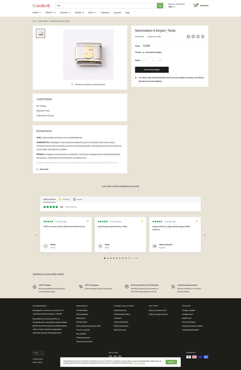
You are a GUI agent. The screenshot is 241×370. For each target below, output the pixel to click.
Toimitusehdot (81, 310)
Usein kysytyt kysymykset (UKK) (88, 326)
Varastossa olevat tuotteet (192, 326)
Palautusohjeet (82, 314)
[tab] (104, 258)
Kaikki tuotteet (43, 21)
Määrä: (138, 60)
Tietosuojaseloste (83, 337)
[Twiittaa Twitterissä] (198, 36)
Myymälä (117, 12)
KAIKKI (35, 12)
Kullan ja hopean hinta (158, 310)
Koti (34, 21)
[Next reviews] (204, 235)
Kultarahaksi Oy (120, 310)
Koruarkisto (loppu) (152, 69)
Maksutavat (80, 318)
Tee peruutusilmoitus (84, 341)
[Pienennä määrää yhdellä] (146, 60)
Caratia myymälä (83, 330)
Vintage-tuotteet (188, 310)
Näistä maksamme (121, 326)
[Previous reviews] (36, 235)
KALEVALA (64, 12)
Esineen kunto (81, 322)
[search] (106, 5)
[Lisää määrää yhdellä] (160, 60)
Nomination (139, 37)
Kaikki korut (186, 318)
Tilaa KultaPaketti (121, 322)
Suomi (36, 353)
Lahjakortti (105, 12)
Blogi (127, 12)
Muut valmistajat (188, 322)
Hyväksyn (171, 362)
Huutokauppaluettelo (190, 330)
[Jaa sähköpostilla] (202, 36)
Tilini (170, 6)
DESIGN (78, 12)
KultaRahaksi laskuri (122, 314)
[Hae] (160, 5)
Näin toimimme (120, 330)
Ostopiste (117, 318)
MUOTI (91, 12)
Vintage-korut (187, 314)
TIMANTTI (49, 12)
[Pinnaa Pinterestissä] (193, 36)
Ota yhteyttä (81, 333)
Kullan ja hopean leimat (158, 314)
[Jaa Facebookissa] (188, 36)
